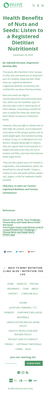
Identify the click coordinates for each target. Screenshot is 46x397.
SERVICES (22, 283)
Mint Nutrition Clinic (24, 388)
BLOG (28, 349)
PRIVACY (9, 344)
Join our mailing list (23, 357)
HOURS (23, 302)
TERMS (18, 349)
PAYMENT (9, 312)
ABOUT (35, 288)
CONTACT (13, 293)
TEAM (26, 288)
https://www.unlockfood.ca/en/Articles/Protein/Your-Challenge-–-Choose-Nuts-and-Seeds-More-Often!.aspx (23, 231)
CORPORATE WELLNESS (29, 312)
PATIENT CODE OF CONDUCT (23, 339)
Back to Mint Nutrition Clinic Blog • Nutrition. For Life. (23, 271)
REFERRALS (23, 317)
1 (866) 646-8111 (29, 293)
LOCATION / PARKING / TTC (23, 307)
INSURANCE (13, 288)
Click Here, (8, 185)
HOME (10, 283)
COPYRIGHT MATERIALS (29, 344)
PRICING (34, 283)
